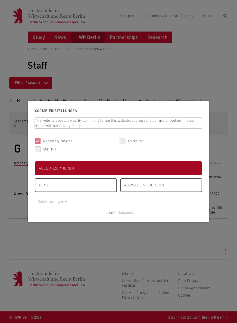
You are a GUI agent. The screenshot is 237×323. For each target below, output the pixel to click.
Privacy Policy (69, 125)
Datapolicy (126, 212)
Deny (43, 184)
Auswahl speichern (144, 184)
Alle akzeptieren (56, 168)
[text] (118, 123)
